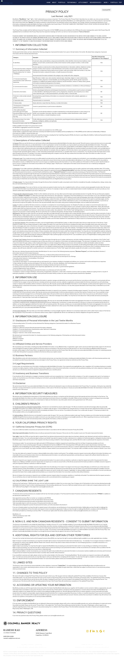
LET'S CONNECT (83, 2)
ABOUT (54, 2)
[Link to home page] (7, 2)
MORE (106, 3)
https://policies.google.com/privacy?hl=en (61, 234)
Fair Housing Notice (102, 647)
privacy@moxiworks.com (34, 412)
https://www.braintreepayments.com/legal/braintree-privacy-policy (53, 178)
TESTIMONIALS (72, 2)
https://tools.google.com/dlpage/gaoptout (31, 236)
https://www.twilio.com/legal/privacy (37, 297)
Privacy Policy (97, 644)
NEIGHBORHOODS (96, 3)
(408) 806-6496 (8, 636)
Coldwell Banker (28, 644)
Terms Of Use (86, 644)
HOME (48, 2)
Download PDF (106, 10)
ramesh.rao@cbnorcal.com (11, 638)
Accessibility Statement (84, 647)
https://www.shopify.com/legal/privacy (44, 177)
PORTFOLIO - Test (116, 2)
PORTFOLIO (61, 2)
